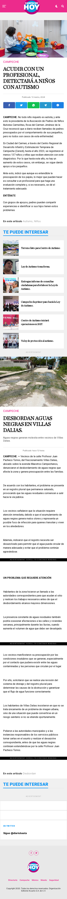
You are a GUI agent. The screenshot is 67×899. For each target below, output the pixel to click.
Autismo (28, 221)
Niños (37, 221)
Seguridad (54, 880)
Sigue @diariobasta (15, 833)
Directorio (12, 880)
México (35, 880)
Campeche (24, 880)
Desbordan (29, 773)
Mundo (44, 880)
